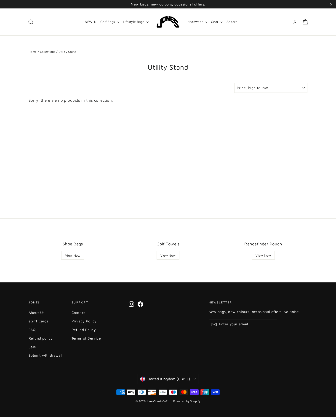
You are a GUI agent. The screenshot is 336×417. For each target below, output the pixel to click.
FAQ (32, 330)
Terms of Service (86, 338)
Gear (215, 22)
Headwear (195, 22)
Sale (32, 347)
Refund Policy (84, 330)
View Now (72, 255)
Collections (47, 51)
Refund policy (41, 338)
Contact (78, 313)
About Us (36, 313)
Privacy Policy (84, 321)
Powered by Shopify (186, 401)
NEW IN (90, 22)
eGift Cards (38, 321)
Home (33, 51)
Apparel (232, 22)
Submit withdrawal (45, 355)
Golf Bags (108, 22)
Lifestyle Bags (134, 22)
